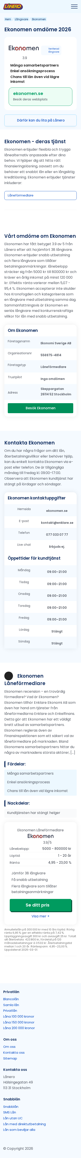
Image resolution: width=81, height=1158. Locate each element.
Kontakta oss (14, 1052)
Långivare (21, 19)
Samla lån (11, 1005)
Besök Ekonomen (41, 408)
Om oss (9, 1046)
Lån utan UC (13, 1118)
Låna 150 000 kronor (18, 1022)
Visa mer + (40, 916)
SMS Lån (9, 1112)
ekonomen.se (28, 93)
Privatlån (10, 1010)
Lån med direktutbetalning (24, 1124)
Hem (8, 19)
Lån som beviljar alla (19, 1129)
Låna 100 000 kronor (18, 1016)
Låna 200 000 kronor (19, 1028)
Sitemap (10, 1058)
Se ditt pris (37, 905)
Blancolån (11, 999)
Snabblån (10, 1106)
